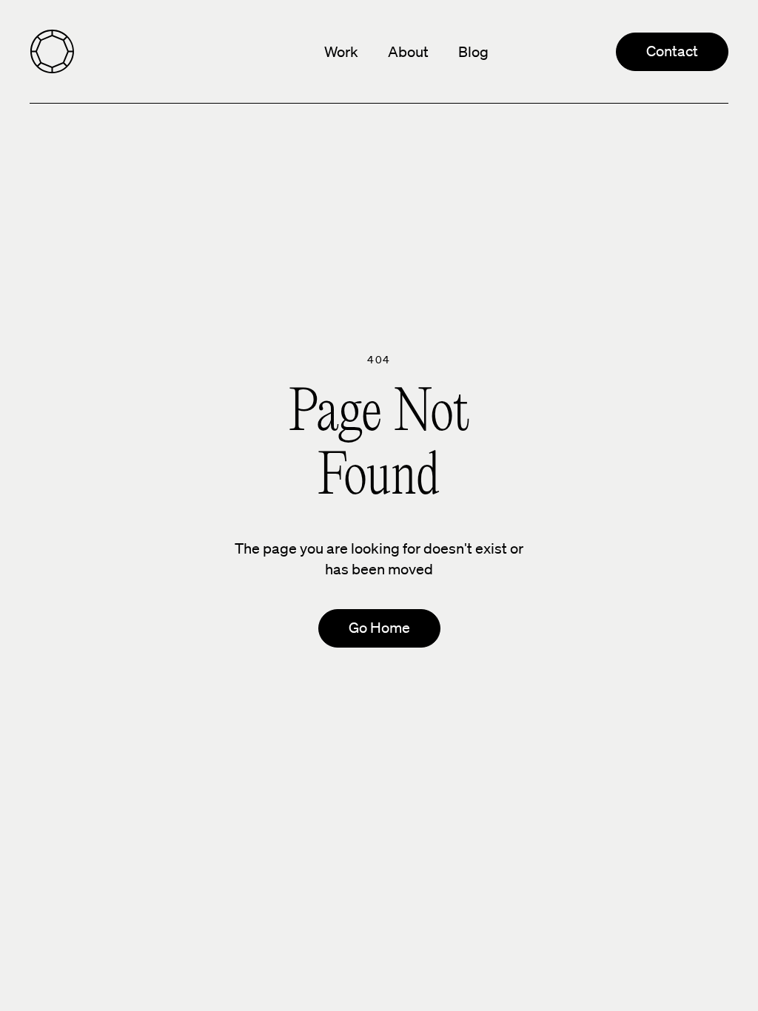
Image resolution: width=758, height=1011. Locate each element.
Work (341, 52)
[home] (52, 52)
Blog (473, 52)
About (408, 52)
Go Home (379, 628)
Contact (672, 51)
